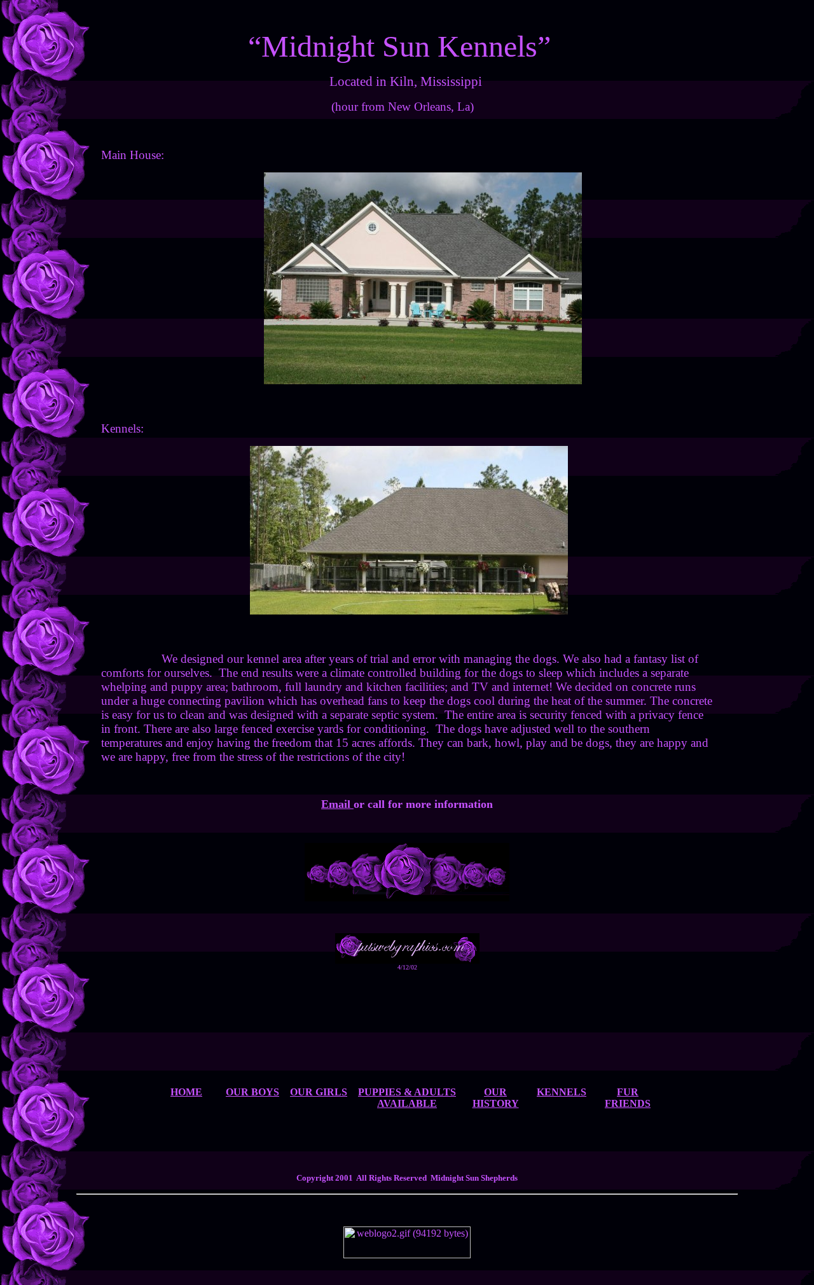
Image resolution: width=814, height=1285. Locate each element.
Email (337, 804)
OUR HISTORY (496, 1098)
